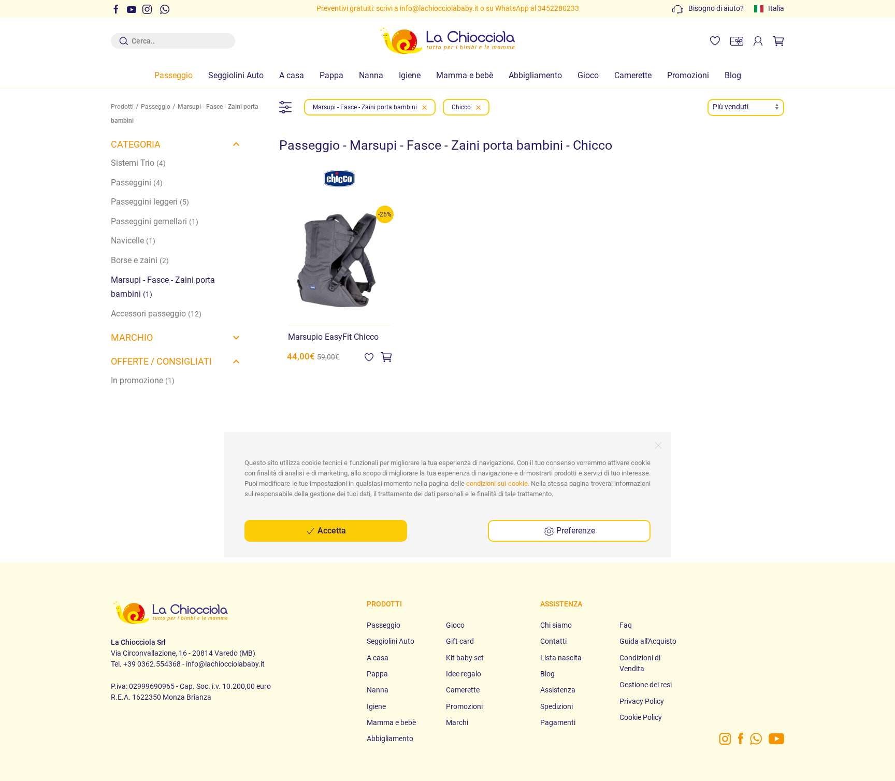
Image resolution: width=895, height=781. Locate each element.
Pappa (331, 75)
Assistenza (557, 690)
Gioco (588, 75)
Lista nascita (561, 658)
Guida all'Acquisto (647, 641)
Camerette (633, 75)
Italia (776, 8)
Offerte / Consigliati (161, 361)
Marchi (457, 722)
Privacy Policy (641, 701)
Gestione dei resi (645, 685)
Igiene (410, 75)
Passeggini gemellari (154, 221)
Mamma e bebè (464, 75)
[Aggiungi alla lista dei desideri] (369, 356)
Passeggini (137, 182)
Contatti (553, 641)
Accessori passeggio (156, 314)
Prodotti (122, 106)
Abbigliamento (535, 75)
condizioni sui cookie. (497, 483)
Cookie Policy (640, 717)
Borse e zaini (140, 260)
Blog (733, 75)
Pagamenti (557, 722)
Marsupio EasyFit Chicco (333, 337)
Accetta (330, 531)
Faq (625, 625)
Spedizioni (556, 706)
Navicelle (133, 240)
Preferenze (574, 531)
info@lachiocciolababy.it (439, 8)
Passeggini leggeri (150, 202)
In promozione (143, 380)
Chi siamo (556, 625)
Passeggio (173, 75)
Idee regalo (463, 674)
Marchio (132, 337)
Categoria (136, 144)
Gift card (460, 641)
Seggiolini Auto (236, 75)
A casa (291, 75)
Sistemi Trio (138, 163)
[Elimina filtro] (424, 107)
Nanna (371, 75)
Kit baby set (465, 658)
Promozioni (688, 75)
